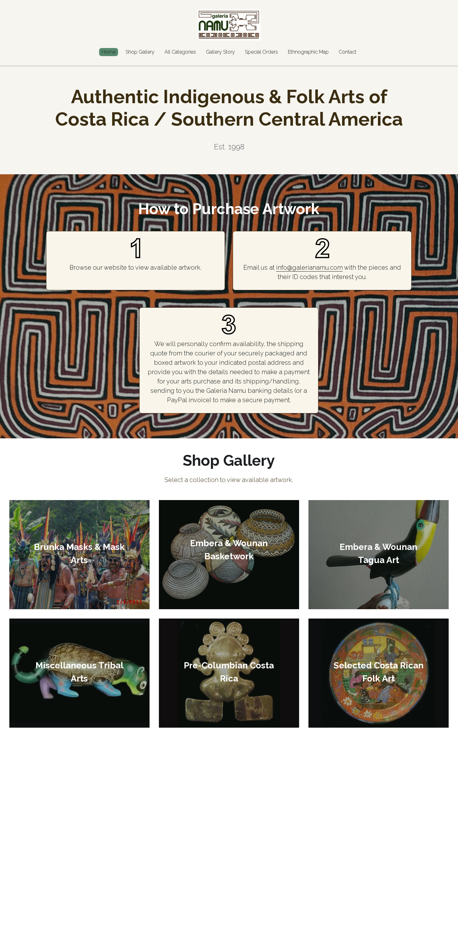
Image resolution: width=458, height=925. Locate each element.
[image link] (229, 24)
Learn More (35, 899)
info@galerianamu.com (309, 267)
